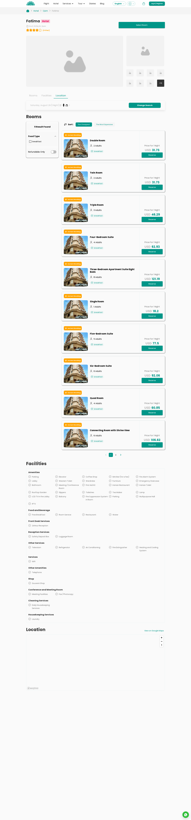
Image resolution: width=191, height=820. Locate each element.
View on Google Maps (154, 630)
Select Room (141, 25)
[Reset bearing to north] (161, 645)
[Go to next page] (121, 455)
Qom (45, 10)
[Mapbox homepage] (32, 688)
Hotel (36, 10)
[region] (95, 662)
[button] (42, 136)
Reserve (152, 155)
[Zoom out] (161, 641)
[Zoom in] (161, 638)
